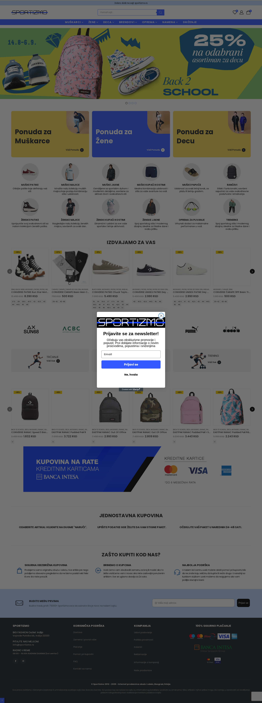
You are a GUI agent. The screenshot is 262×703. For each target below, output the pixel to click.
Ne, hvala (131, 374)
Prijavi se (131, 364)
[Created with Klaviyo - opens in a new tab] (131, 389)
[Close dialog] (161, 315)
